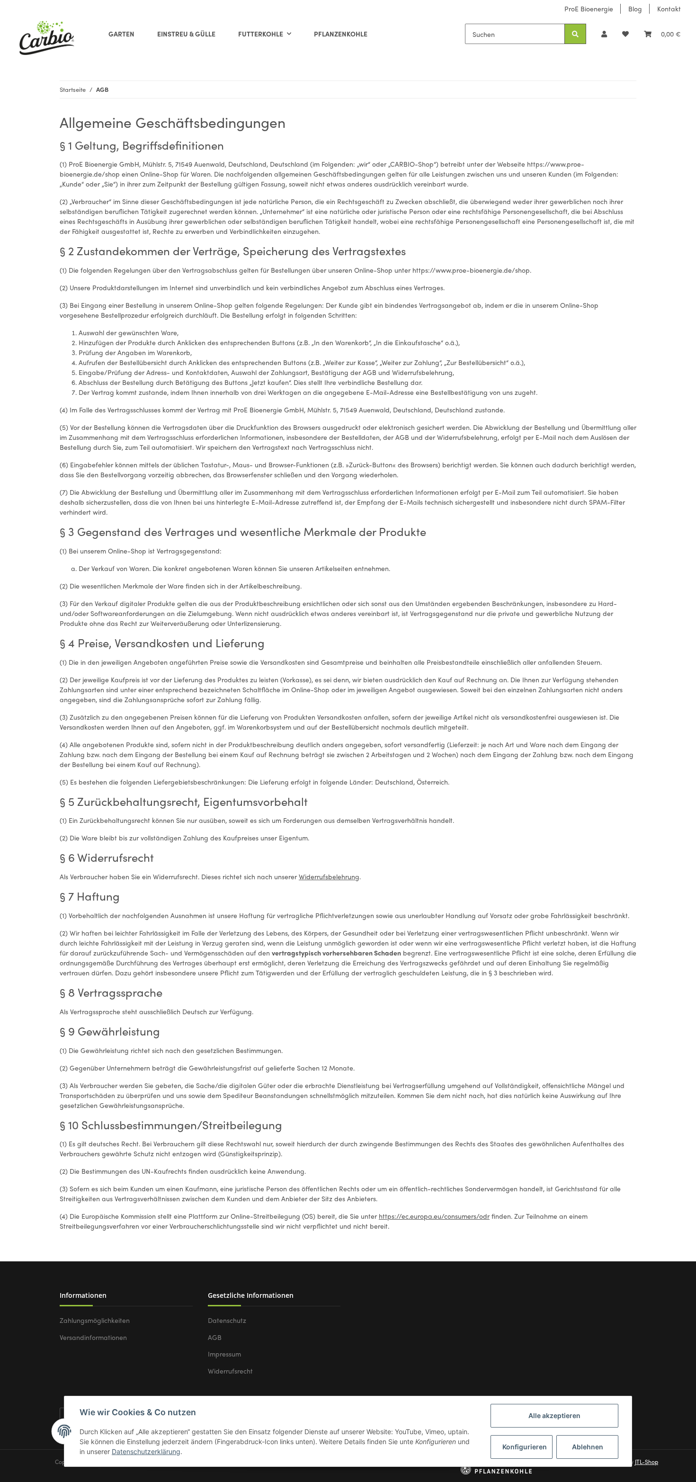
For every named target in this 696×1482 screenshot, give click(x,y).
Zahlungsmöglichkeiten (95, 1320)
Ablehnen (587, 1447)
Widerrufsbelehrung (329, 876)
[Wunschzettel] (625, 34)
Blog (635, 8)
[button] (604, 34)
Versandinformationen (93, 1337)
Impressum (224, 1353)
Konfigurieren (524, 1447)
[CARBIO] (46, 36)
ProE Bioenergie (588, 8)
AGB (215, 1337)
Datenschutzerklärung (146, 1451)
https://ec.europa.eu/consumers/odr (434, 1216)
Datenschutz (227, 1320)
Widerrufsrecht (230, 1370)
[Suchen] (575, 34)
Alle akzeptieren (554, 1415)
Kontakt (669, 8)
